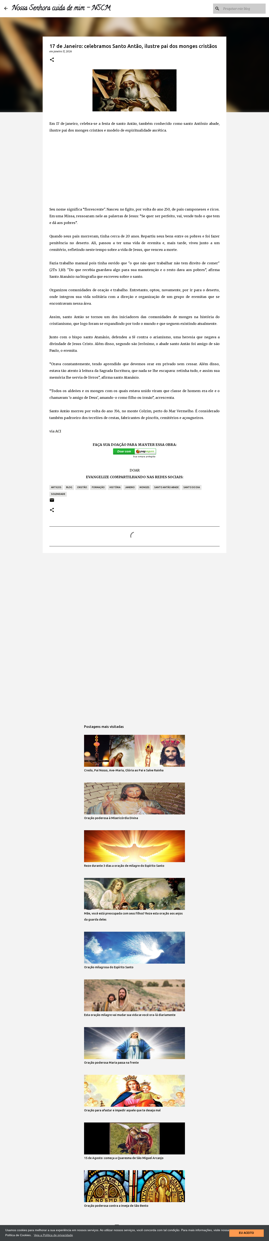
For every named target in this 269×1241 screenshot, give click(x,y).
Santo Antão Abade (166, 487)
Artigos (56, 487)
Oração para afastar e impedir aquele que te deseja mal (122, 1110)
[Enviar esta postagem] (51, 501)
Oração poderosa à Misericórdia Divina (111, 818)
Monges (144, 487)
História (114, 487)
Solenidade (58, 494)
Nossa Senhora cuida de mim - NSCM (61, 8)
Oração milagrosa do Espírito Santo (108, 967)
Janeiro (130, 487)
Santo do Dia (191, 487)
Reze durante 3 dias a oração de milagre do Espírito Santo (124, 865)
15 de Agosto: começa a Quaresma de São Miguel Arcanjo (124, 1158)
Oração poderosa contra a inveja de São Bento (116, 1205)
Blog (69, 487)
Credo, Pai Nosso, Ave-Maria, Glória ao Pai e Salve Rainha (124, 770)
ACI (58, 431)
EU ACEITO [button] (246, 1233)
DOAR (135, 470)
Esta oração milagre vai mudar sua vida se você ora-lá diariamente (129, 1015)
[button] (51, 60)
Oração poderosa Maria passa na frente (111, 1062)
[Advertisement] (134, 169)
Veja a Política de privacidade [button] (53, 1235)
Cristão (82, 487)
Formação (98, 487)
